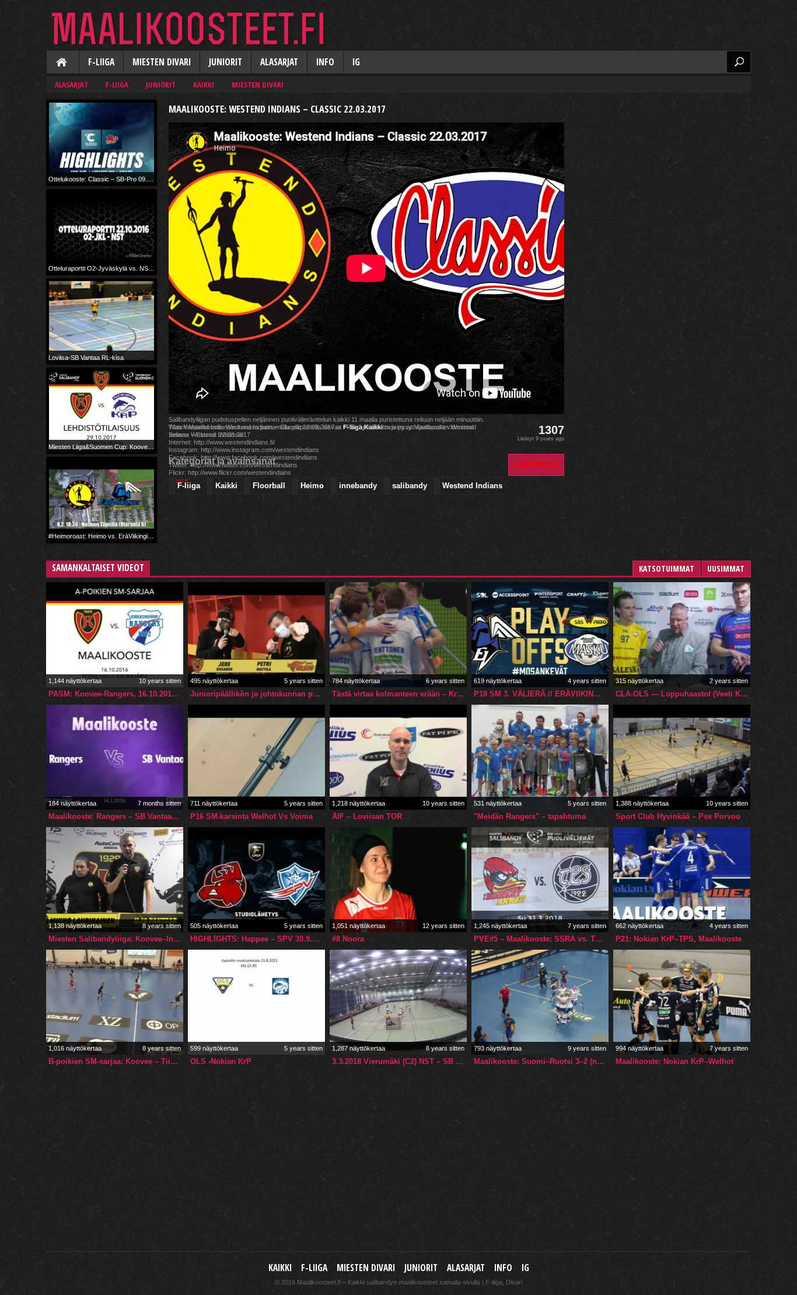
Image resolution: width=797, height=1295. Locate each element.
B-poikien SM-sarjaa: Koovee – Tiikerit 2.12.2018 (115, 1061)
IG (356, 62)
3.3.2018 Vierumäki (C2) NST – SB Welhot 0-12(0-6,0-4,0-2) (399, 1061)
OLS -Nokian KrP (220, 1061)
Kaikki (62, 63)
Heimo (312, 485)
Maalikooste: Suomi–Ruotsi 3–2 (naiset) (541, 1061)
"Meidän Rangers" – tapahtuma (530, 816)
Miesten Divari (161, 62)
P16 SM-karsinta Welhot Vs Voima (251, 816)
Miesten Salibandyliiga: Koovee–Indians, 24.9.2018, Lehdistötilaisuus (115, 939)
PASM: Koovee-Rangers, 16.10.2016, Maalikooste (115, 694)
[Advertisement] (663, 173)
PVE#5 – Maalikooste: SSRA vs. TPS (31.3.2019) (541, 939)
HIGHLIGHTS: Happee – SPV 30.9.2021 (257, 939)
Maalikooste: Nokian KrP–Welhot (674, 1061)
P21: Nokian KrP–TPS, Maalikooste (679, 939)
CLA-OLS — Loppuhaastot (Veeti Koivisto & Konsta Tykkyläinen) (683, 694)
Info (325, 62)
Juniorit (225, 62)
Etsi (738, 61)
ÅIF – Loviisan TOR (367, 816)
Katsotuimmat (666, 568)
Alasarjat (279, 62)
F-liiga (101, 62)
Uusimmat (725, 568)
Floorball (269, 485)
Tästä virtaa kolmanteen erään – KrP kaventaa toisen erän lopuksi (399, 694)
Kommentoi (536, 464)
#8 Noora (348, 939)
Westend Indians (472, 485)
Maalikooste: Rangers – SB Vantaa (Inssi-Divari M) (115, 816)
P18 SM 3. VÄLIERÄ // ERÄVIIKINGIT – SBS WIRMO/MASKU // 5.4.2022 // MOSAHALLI (541, 694)
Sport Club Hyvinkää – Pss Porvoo (678, 816)
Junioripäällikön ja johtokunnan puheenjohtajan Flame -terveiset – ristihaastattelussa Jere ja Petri (257, 694)
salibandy (409, 485)
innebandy (358, 485)
